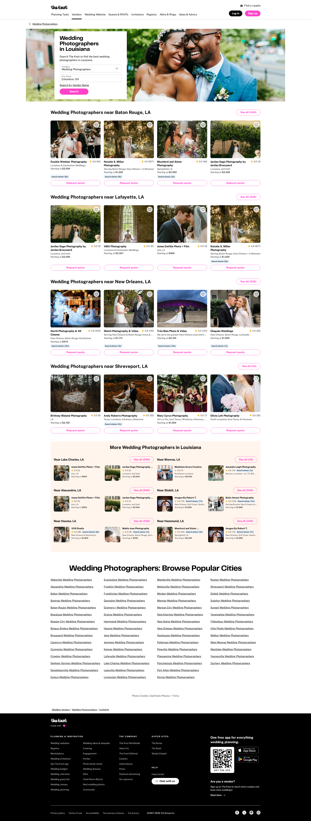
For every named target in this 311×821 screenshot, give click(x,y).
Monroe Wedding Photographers (176, 600)
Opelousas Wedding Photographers (178, 635)
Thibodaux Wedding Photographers (231, 621)
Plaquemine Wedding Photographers (179, 656)
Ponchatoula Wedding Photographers (179, 663)
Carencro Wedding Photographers (71, 642)
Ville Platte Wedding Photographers (231, 628)
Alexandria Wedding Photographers (72, 586)
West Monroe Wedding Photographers (233, 642)
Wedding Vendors (61, 709)
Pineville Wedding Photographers (177, 649)
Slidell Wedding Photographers (229, 593)
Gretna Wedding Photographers (123, 614)
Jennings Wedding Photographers (124, 642)
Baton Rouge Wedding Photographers (73, 607)
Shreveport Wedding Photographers (232, 586)
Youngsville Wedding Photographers (232, 656)
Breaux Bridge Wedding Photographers (74, 628)
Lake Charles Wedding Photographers (126, 663)
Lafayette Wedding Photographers (124, 656)
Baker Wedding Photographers (69, 593)
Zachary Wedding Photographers (230, 663)
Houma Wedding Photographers (123, 628)
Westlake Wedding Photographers (230, 649)
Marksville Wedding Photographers (178, 586)
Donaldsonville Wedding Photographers (74, 670)
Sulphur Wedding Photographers (230, 600)
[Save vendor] (96, 125)
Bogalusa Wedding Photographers (71, 614)
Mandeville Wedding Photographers (178, 579)
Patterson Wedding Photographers (177, 642)
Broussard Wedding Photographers (72, 635)
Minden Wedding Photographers (176, 593)
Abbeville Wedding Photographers (71, 579)
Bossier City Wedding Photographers (73, 621)
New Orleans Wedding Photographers (179, 628)
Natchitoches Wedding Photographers (180, 614)
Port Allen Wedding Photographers (178, 670)
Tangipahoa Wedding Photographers (232, 614)
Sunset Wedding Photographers (229, 607)
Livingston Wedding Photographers (125, 677)
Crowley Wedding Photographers (70, 656)
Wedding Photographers (45, 24)
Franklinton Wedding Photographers (125, 593)
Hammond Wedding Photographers (125, 621)
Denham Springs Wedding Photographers (75, 663)
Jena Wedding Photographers (121, 635)
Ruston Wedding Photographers (229, 579)
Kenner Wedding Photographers (123, 649)
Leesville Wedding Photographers (124, 670)
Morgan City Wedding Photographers (179, 607)
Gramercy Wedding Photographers (125, 607)
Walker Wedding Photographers (229, 635)
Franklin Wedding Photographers (124, 586)
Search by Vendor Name (74, 85)
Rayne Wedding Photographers (176, 677)
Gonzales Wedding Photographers (124, 600)
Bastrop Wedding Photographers (70, 600)
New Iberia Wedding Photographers (178, 621)
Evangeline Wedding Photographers (125, 579)
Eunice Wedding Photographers (69, 677)
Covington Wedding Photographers (71, 649)
